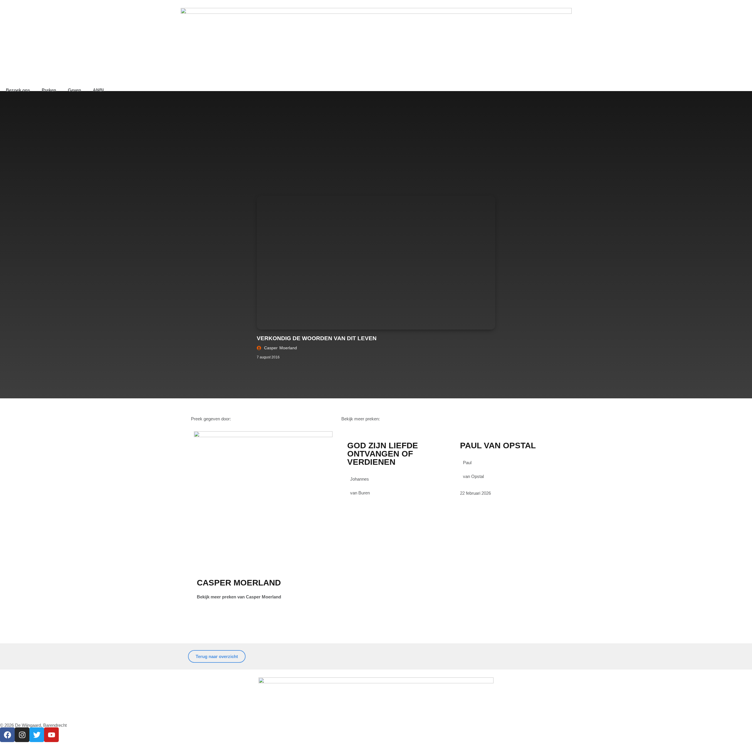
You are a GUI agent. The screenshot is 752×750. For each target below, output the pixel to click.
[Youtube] (51, 734)
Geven (74, 90)
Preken (49, 90)
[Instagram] (22, 734)
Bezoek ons (18, 90)
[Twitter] (36, 734)
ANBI (98, 90)
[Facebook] (7, 734)
